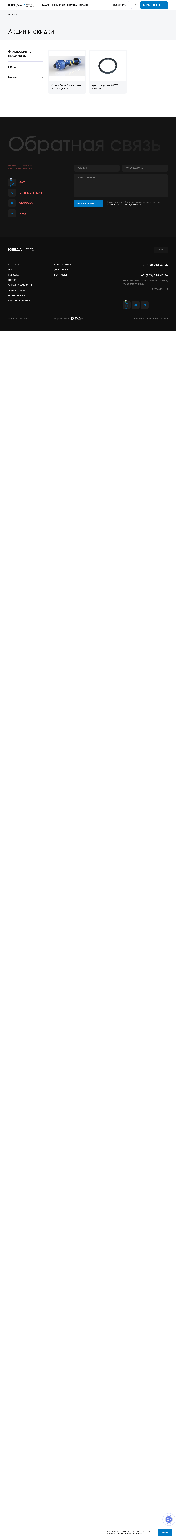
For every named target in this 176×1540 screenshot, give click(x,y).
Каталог (46, 5)
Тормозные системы (19, 301)
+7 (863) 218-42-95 (119, 5)
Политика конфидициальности (150, 318)
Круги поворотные (18, 295)
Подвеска (13, 275)
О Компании (58, 5)
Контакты (83, 5)
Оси (10, 270)
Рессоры (13, 280)
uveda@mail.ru (160, 289)
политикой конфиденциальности (125, 205)
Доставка (72, 5)
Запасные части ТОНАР (20, 285)
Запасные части (17, 290)
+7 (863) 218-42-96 (154, 275)
